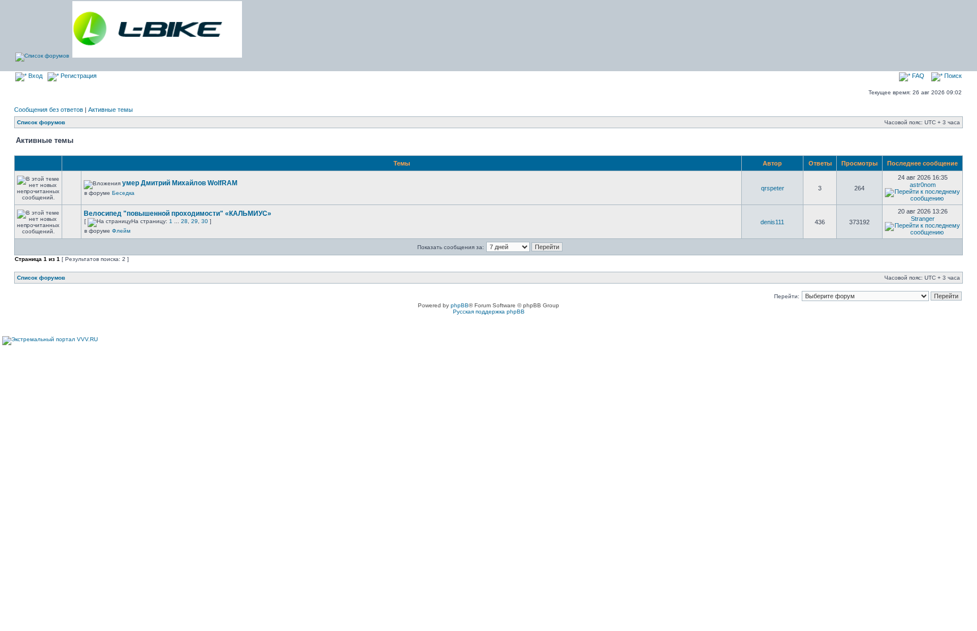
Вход (34, 75)
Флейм (121, 231)
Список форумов (41, 122)
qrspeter (772, 188)
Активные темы (110, 109)
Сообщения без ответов (48, 109)
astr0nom (923, 184)
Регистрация (78, 75)
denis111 (772, 222)
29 (194, 221)
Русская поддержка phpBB (489, 311)
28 (184, 221)
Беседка (123, 193)
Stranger (923, 218)
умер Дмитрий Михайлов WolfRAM (179, 183)
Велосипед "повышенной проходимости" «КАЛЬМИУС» (177, 213)
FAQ (917, 75)
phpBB (460, 305)
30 (204, 221)
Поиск (952, 75)
